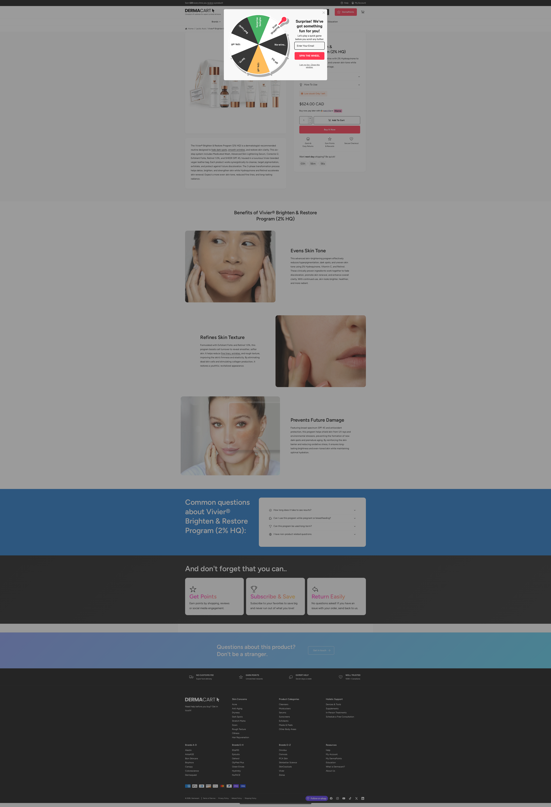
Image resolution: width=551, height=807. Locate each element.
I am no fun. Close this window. (309, 66)
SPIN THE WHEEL (309, 55)
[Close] (323, 12)
